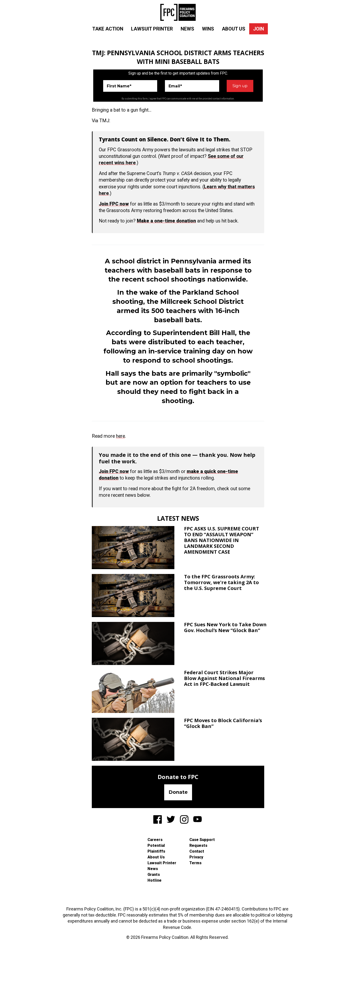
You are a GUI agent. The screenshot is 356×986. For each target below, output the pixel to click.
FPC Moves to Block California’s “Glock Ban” (223, 723)
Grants (153, 874)
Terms (195, 863)
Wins (208, 29)
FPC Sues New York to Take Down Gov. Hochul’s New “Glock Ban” (225, 627)
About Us (233, 29)
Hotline (154, 880)
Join (258, 29)
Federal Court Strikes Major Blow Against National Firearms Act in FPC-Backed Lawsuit (224, 678)
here (120, 436)
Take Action (107, 29)
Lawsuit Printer (152, 29)
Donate (178, 792)
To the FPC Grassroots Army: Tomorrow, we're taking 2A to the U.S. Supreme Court (221, 582)
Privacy (196, 857)
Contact (196, 851)
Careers (155, 839)
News (187, 29)
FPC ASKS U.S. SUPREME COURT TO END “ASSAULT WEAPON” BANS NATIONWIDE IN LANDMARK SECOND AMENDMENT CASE (221, 540)
